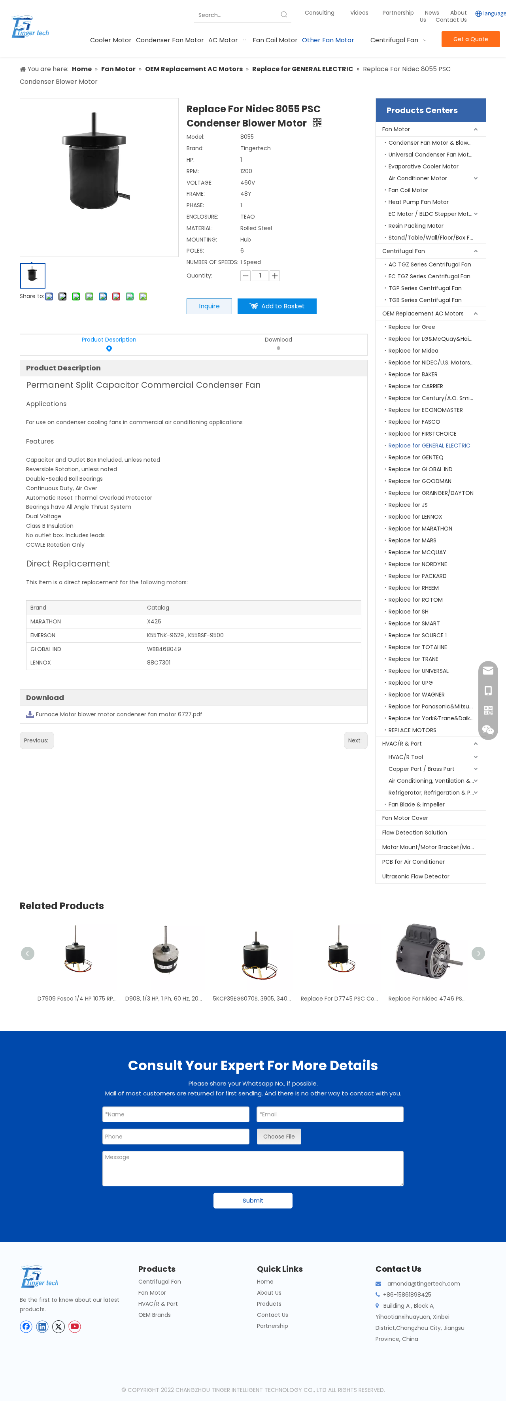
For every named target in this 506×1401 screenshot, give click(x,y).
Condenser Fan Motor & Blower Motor (437, 143)
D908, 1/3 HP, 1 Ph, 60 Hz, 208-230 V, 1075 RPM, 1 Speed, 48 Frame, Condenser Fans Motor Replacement (165, 999)
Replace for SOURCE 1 (418, 635)
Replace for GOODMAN (420, 481)
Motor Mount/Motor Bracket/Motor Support (434, 847)
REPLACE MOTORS (412, 730)
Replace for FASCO (414, 422)
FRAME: (196, 194)
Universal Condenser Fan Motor (431, 155)
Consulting (319, 13)
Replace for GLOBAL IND (421, 469)
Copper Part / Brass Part (422, 769)
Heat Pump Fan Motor (419, 202)
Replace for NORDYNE (418, 564)
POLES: (195, 251)
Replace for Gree (412, 327)
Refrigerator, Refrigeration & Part (433, 793)
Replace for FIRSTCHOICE (423, 434)
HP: (190, 160)
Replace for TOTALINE (418, 647)
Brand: (195, 148)
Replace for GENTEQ (416, 457)
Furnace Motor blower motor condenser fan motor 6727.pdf (119, 714)
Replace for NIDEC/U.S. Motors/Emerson (437, 362)
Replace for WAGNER (417, 695)
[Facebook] (26, 1326)
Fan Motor (396, 129)
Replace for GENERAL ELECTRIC (429, 445)
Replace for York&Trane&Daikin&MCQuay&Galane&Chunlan (437, 718)
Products (269, 1304)
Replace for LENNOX (415, 517)
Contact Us (451, 20)
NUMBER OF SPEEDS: (212, 262)
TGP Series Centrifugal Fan (425, 288)
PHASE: (195, 205)
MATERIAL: (200, 228)
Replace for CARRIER (416, 386)
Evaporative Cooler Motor (424, 166)
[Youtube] (74, 1326)
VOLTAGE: (200, 183)
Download (278, 340)
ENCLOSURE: (202, 217)
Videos (359, 13)
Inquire (209, 306)
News (433, 13)
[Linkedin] (42, 1326)
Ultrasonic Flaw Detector (415, 876)
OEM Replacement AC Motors (423, 313)
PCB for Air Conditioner (413, 862)
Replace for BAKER (413, 374)
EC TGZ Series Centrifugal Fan (429, 276)
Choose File (279, 1136)
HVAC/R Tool (406, 757)
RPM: (193, 171)
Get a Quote (470, 39)
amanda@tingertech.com (423, 1284)
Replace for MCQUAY (417, 552)
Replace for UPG (411, 683)
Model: (195, 137)
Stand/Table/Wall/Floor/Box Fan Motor (437, 238)
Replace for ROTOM (416, 600)
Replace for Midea (413, 351)
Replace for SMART (414, 623)
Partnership (399, 13)
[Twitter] (58, 1326)
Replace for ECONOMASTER (426, 410)
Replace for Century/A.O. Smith (432, 398)
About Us (269, 1293)
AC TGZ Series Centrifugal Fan (430, 264)
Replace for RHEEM (414, 588)
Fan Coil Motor (408, 190)
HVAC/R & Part (402, 744)
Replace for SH (409, 612)
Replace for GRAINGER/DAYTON (431, 493)
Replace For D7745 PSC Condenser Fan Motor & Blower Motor (341, 999)
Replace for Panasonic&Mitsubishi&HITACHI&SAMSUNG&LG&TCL (437, 706)
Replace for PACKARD (418, 576)
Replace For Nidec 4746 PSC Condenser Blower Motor (428, 999)
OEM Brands (154, 1315)
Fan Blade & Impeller (417, 804)
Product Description (109, 340)
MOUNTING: (202, 240)
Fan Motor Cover (405, 818)
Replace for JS (408, 505)
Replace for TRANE (413, 659)
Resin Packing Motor (416, 226)
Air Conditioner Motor (418, 178)
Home (265, 1282)
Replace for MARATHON (420, 528)
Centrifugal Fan (403, 251)
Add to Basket (283, 306)
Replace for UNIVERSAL (419, 671)
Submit (253, 1200)
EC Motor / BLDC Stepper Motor (431, 214)
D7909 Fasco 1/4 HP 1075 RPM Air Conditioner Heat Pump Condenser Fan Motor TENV (77, 999)
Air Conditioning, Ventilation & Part (436, 781)
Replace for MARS (412, 540)
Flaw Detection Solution (414, 832)
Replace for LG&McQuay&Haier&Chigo (437, 339)
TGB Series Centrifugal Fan (425, 300)
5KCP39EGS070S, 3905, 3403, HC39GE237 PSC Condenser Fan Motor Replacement (253, 999)
